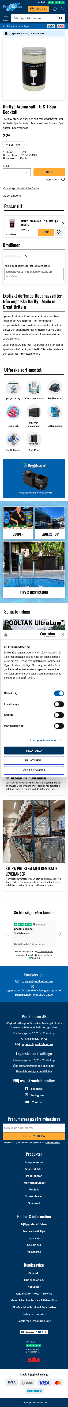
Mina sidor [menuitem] (34, 1273)
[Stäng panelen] (63, 634)
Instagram (37, 1095)
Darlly (23, 158)
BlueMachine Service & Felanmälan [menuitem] (34, 1307)
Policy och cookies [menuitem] (34, 1314)
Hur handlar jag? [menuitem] (34, 1279)
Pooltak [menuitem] (34, 1189)
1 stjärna (6, 256)
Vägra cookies (34, 770)
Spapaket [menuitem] (34, 1203)
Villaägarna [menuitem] (34, 1251)
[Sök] (60, 18)
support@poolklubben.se (37, 981)
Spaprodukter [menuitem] (34, 1168)
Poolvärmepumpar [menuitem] (34, 1182)
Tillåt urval (34, 760)
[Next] (63, 226)
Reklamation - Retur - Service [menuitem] (34, 1293)
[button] (6, 18)
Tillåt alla (34, 750)
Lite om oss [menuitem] (34, 1244)
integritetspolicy (53, 1142)
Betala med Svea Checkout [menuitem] (34, 1320)
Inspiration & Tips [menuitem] (34, 1231)
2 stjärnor (9, 256)
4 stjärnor (15, 256)
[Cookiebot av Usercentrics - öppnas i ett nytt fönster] (41, 634)
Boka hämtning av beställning (34, 1071)
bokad (19, 994)
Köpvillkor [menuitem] (34, 1286)
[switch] (59, 704)
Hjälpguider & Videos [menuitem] (34, 1224)
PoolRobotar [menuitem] (34, 1175)
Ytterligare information (43, 740)
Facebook (37, 1088)
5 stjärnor (18, 256)
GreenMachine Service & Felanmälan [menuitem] (34, 1300)
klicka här (49, 1065)
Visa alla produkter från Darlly (21, 188)
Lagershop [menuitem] (34, 1238)
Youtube (37, 1102)
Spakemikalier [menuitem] (34, 1196)
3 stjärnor (12, 256)
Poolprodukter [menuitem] (34, 1162)
